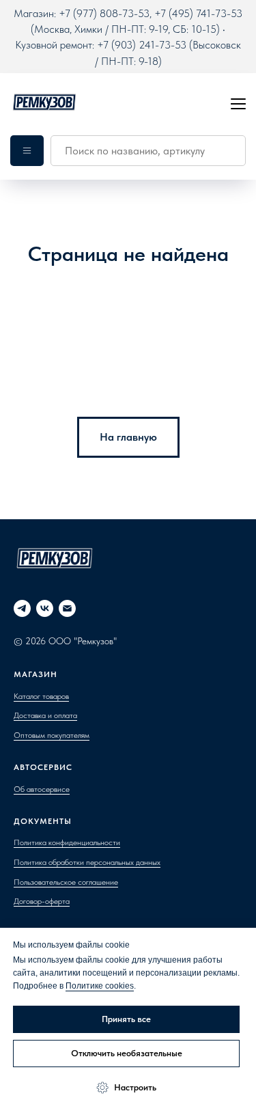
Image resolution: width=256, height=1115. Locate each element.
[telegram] (22, 608)
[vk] (44, 608)
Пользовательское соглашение (66, 882)
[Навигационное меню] (238, 103)
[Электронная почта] (67, 608)
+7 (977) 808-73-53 (104, 13)
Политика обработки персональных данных (87, 862)
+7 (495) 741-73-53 (198, 13)
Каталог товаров (41, 696)
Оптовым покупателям (51, 735)
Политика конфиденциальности (67, 842)
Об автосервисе (42, 789)
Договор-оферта (42, 901)
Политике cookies (100, 986)
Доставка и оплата (45, 715)
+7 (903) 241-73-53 (141, 44)
